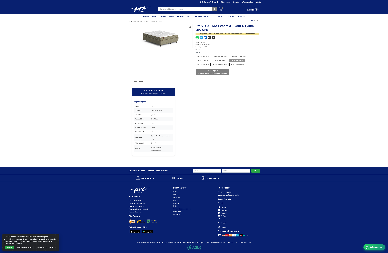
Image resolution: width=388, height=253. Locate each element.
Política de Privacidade (136, 206)
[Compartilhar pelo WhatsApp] (197, 37)
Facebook (223, 213)
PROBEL (202, 49)
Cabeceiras (177, 212)
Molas (175, 206)
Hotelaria (176, 192)
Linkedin (223, 219)
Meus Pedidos (147, 178)
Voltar (256, 21)
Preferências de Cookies (45, 247)
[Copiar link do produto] (213, 37)
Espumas (176, 203)
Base (175, 195)
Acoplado (176, 198)
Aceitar (9, 247)
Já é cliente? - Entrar (209, 2)
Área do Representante (252, 2)
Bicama (175, 200)
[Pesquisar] (214, 9)
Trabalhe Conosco (135, 212)
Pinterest (223, 210)
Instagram (223, 207)
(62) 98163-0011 (253, 10)
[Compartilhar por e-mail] (209, 37)
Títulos (180, 178)
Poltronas (176, 214)
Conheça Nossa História (137, 203)
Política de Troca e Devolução (139, 209)
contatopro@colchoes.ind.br (229, 195)
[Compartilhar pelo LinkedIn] (205, 37)
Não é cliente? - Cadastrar (230, 2)
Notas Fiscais (212, 178)
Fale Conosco (376, 247)
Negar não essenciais (24, 247)
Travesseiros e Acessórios (182, 209)
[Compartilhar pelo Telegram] (201, 37)
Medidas (199, 53)
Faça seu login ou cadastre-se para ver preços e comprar (212, 72)
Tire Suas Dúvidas (135, 201)
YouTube (223, 216)
